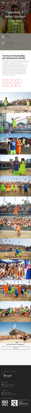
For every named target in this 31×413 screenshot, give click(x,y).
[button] (29, 2)
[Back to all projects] (15, 27)
